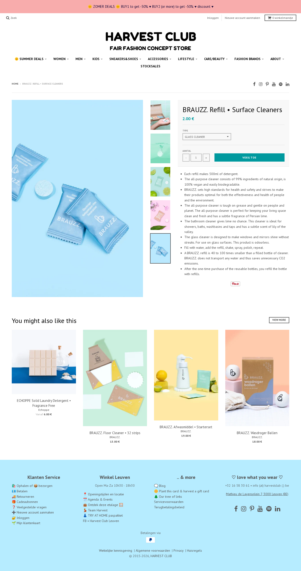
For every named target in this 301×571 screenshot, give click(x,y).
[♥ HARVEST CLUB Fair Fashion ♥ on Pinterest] (267, 84)
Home (15, 83)
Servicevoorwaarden (168, 502)
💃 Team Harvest (95, 510)
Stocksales (150, 66)
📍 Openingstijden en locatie (103, 494)
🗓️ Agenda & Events (98, 499)
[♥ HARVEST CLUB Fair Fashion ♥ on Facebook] (254, 84)
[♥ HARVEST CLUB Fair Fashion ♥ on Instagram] (260, 84)
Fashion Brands (247, 59)
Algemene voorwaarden (153, 550)
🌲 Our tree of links (168, 496)
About (275, 59)
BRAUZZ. (115, 437)
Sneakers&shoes (123, 59)
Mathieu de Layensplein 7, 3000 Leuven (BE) (257, 494)
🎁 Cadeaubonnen (25, 502)
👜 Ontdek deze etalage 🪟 (103, 505)
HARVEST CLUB (161, 556)
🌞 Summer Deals (29, 59)
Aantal (186, 150)
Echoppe (43, 410)
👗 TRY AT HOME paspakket (103, 515)
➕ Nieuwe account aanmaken (33, 512)
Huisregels (194, 550)
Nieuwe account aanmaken (242, 18)
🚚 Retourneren (23, 496)
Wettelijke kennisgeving (115, 550)
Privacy (178, 550)
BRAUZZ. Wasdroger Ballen (257, 433)
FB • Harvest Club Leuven (101, 521)
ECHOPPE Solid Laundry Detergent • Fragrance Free (44, 403)
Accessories (158, 59)
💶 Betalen (20, 491)
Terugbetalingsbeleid (169, 507)
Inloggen (213, 18)
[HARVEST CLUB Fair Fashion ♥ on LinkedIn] (287, 84)
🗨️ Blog (160, 486)
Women (59, 59)
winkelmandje (282, 18)
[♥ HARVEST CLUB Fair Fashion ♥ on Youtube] (274, 84)
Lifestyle (186, 59)
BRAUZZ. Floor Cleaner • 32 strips (115, 433)
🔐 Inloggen (20, 518)
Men (79, 59)
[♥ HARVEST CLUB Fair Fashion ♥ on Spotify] (280, 84)
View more (279, 320)
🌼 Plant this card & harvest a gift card (181, 491)
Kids (95, 59)
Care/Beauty (214, 59)
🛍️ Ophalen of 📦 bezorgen (32, 486)
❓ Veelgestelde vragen (29, 507)
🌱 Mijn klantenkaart (26, 523)
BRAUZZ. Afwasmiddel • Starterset (186, 427)
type (185, 130)
